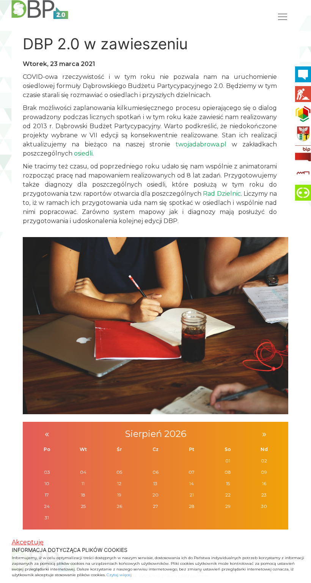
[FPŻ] (303, 173)
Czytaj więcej (119, 574)
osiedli (83, 153)
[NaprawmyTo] (303, 94)
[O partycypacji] (303, 193)
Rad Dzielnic (221, 193)
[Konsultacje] (303, 74)
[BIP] (303, 153)
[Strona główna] (39, 9)
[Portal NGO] (303, 114)
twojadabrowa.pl (201, 144)
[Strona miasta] (303, 133)
